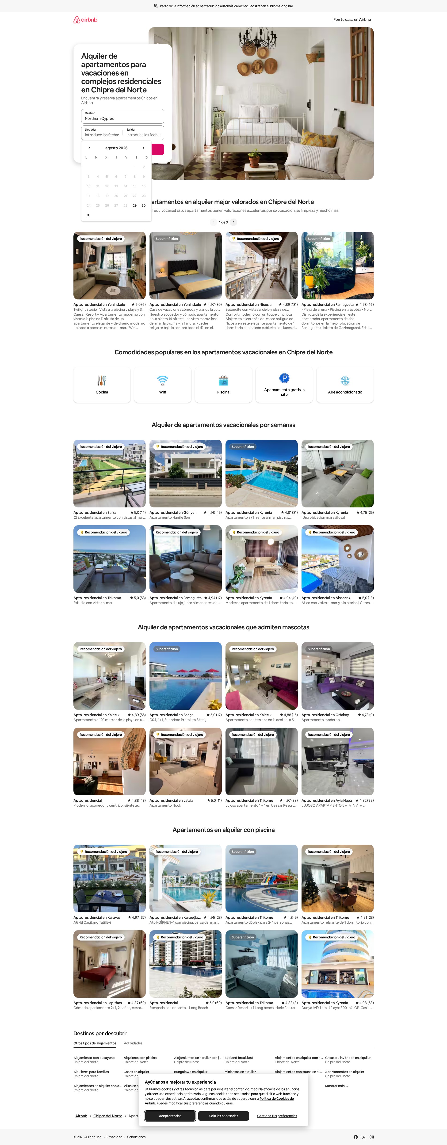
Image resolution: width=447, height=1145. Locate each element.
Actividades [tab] (133, 1043)
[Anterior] (213, 222)
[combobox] (122, 118)
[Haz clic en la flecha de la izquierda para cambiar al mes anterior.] (89, 148)
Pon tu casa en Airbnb (352, 19)
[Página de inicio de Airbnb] (85, 19)
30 (144, 205)
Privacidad (114, 1137)
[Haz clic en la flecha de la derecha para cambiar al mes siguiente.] (143, 148)
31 (88, 215)
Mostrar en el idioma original (271, 6)
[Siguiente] (233, 222)
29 (135, 205)
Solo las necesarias (223, 1116)
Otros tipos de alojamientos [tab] (94, 1043)
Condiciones (136, 1137)
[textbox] (102, 135)
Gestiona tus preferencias (277, 1116)
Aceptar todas (170, 1116)
